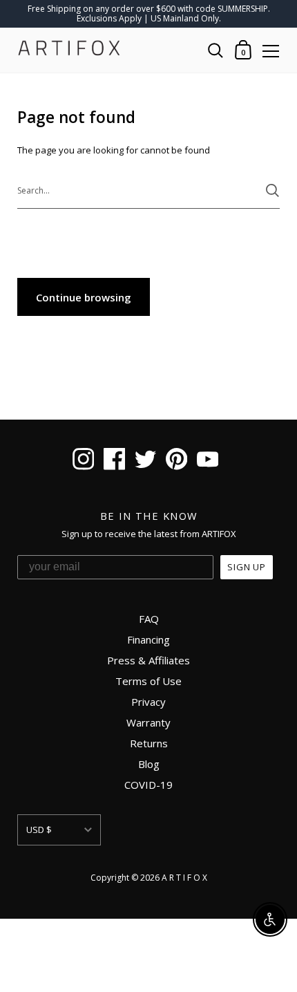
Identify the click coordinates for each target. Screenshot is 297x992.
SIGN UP (246, 567)
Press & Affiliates (148, 660)
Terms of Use (148, 681)
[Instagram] (83, 461)
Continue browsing (83, 297)
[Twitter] (145, 461)
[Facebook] (114, 461)
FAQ (149, 619)
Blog (149, 764)
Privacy (148, 702)
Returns (149, 743)
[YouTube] (207, 461)
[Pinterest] (176, 461)
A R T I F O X (184, 877)
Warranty (148, 722)
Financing (148, 639)
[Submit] (272, 190)
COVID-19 (148, 785)
